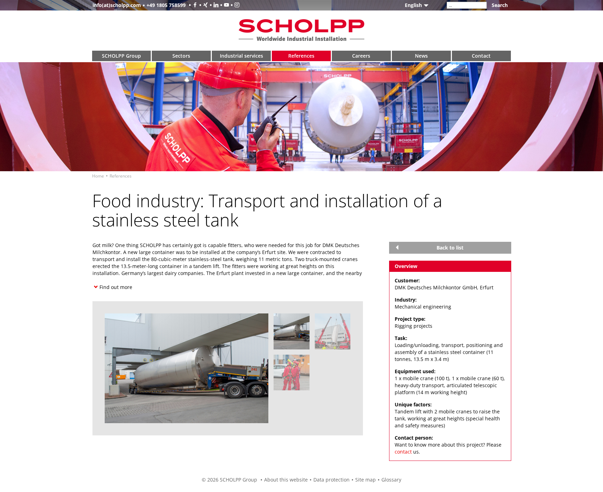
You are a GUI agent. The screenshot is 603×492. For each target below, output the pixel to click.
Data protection (331, 479)
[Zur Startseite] (301, 30)
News (421, 55)
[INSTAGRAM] (234, 5)
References (301, 55)
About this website (286, 479)
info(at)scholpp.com (116, 5)
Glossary (391, 479)
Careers (361, 55)
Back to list (450, 247)
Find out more (115, 287)
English (413, 5)
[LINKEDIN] (213, 5)
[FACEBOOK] (192, 5)
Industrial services (241, 55)
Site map (365, 479)
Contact (481, 55)
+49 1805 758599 (166, 5)
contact (403, 451)
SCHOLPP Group (121, 55)
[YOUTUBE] (223, 5)
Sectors (181, 55)
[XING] (203, 5)
